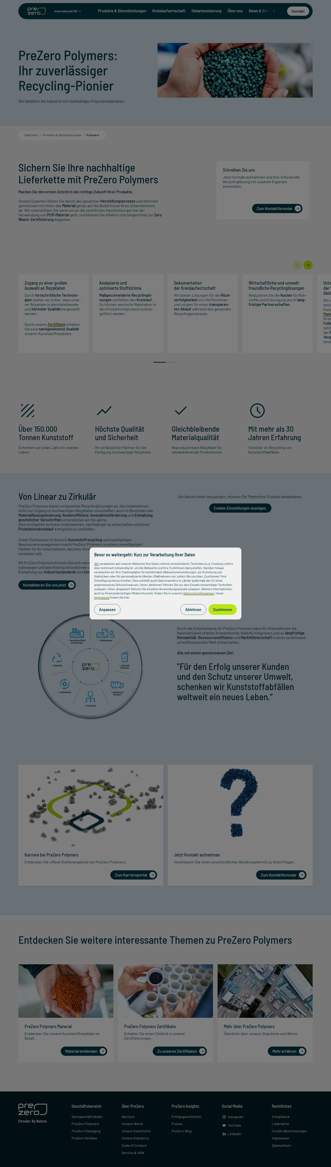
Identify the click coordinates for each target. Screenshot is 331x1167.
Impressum (101, 597)
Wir (96, 563)
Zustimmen (222, 609)
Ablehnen (193, 609)
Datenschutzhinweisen (198, 593)
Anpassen (107, 609)
